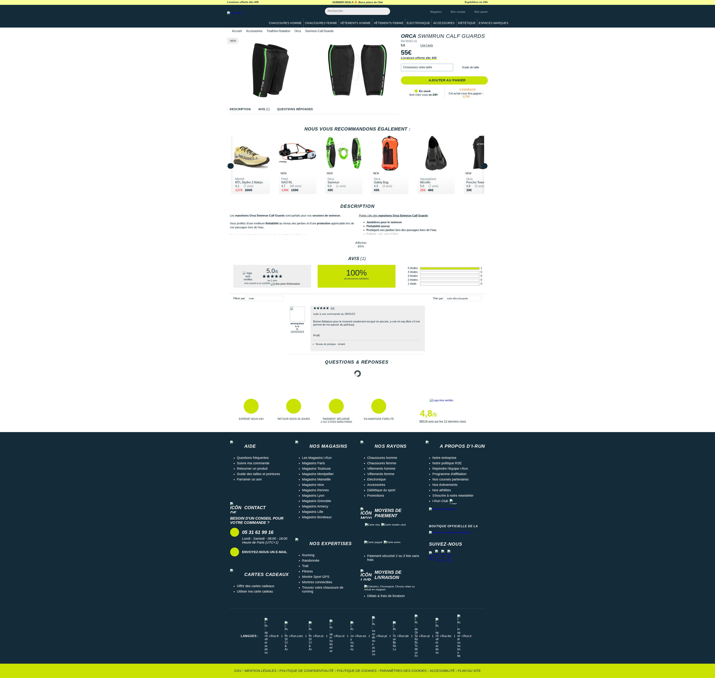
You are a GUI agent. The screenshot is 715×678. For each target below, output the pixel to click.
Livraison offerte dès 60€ (419, 57)
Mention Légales (260, 671)
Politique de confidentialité (306, 671)
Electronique (376, 479)
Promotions (375, 495)
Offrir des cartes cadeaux (255, 586)
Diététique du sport (381, 490)
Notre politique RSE (447, 463)
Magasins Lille (312, 512)
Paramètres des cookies (403, 671)
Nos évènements (444, 485)
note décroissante (457, 298)
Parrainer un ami (249, 479)
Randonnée (310, 560)
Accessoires (254, 31)
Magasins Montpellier (318, 474)
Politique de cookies (356, 671)
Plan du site (469, 671)
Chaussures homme (382, 458)
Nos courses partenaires (450, 479)
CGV (237, 671)
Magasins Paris (313, 463)
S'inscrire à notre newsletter (453, 495)
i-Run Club (440, 501)
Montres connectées (317, 582)
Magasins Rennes (315, 490)
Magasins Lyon (313, 495)
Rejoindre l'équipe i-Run (450, 468)
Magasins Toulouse (316, 468)
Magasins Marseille (316, 479)
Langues (250, 636)
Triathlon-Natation (278, 31)
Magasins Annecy (315, 506)
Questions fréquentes (253, 458)
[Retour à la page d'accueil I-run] (245, 17)
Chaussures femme (381, 463)
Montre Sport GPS (315, 577)
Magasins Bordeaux (317, 517)
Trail (305, 566)
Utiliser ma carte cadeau (255, 591)
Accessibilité (442, 671)
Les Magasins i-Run (317, 458)
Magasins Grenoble (316, 501)
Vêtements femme (380, 474)
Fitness (307, 571)
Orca (298, 31)
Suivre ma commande (253, 463)
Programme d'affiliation (449, 474)
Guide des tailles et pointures (258, 474)
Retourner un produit (252, 468)
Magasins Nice (313, 485)
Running (308, 555)
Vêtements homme (381, 468)
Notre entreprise (444, 458)
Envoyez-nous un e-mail (264, 552)
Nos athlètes (441, 490)
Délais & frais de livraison (386, 596)
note (251, 298)
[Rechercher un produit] (385, 11)
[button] (427, 67)
